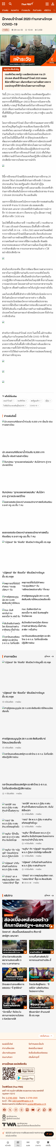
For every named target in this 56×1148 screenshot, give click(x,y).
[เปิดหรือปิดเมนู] (47, 4)
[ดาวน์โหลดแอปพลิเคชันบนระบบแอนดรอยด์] (26, 1078)
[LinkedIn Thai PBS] (50, 1110)
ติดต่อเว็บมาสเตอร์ (36, 1048)
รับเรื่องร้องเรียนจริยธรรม (38, 1052)
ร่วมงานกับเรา (7, 1057)
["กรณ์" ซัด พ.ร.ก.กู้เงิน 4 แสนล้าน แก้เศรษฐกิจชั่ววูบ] (11, 824)
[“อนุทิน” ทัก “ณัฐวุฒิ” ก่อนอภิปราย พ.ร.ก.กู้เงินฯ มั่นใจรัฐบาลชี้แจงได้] (11, 853)
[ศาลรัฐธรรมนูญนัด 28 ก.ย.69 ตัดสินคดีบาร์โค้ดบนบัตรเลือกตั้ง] (11, 600)
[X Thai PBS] (10, 1110)
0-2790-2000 (11, 1097)
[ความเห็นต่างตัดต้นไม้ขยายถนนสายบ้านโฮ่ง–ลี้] (41, 947)
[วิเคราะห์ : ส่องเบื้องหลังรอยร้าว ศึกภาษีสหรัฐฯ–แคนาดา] (28, 914)
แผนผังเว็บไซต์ (7, 1043)
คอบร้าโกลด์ (7, 400)
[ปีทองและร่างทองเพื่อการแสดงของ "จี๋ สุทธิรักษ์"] (14, 974)
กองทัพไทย (21, 400)
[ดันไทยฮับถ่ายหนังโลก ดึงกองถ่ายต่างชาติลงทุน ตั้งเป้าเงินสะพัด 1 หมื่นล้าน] (11, 627)
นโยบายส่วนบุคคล (8, 1052)
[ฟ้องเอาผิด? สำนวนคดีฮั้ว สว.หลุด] (41, 1002)
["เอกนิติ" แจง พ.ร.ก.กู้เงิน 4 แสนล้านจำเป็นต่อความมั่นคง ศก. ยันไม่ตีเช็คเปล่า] (11, 808)
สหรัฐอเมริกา (35, 400)
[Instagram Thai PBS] (16, 1110)
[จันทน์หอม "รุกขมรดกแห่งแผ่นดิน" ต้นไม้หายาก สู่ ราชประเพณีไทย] (28, 474)
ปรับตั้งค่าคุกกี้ (34, 1057)
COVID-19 (33, 405)
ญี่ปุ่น (47, 400)
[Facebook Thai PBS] (4, 1110)
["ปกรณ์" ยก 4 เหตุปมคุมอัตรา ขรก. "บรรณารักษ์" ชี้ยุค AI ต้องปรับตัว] (11, 880)
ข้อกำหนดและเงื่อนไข (36, 1043)
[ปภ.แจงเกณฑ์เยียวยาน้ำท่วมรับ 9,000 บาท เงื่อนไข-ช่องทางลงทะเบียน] (28, 434)
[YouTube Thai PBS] (33, 1110)
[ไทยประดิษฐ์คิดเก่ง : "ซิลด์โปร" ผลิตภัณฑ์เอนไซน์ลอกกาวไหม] (41, 974)
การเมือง (6, 30)
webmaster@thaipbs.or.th (22, 1100)
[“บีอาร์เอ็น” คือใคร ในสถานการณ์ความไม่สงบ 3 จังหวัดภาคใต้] (14, 1002)
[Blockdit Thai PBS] (44, 1110)
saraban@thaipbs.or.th (36, 1104)
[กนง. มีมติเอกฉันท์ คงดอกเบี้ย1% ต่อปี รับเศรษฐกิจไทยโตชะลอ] (11, 613)
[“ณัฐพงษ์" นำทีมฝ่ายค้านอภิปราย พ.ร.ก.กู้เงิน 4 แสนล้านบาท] (11, 867)
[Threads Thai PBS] (21, 1110)
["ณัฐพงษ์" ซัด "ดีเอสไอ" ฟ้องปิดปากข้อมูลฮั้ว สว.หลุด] (28, 555)
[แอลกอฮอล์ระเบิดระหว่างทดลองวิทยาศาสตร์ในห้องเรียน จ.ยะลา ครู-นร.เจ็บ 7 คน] (28, 514)
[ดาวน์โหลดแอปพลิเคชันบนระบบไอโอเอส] (26, 1070)
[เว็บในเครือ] (3, 4)
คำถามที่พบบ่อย (8, 1048)
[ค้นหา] (10, 3)
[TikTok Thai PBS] (38, 1110)
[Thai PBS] (27, 4)
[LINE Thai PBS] (27, 1110)
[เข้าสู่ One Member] (53, 4)
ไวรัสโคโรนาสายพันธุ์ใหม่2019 (13, 405)
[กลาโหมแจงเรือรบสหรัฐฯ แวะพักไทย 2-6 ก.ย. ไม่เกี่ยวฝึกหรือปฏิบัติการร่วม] (11, 640)
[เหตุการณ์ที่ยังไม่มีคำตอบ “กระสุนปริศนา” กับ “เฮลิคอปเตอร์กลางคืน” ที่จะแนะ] (11, 587)
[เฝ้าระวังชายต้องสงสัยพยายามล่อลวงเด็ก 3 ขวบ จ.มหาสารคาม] (14, 947)
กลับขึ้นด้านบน (44, 1036)
